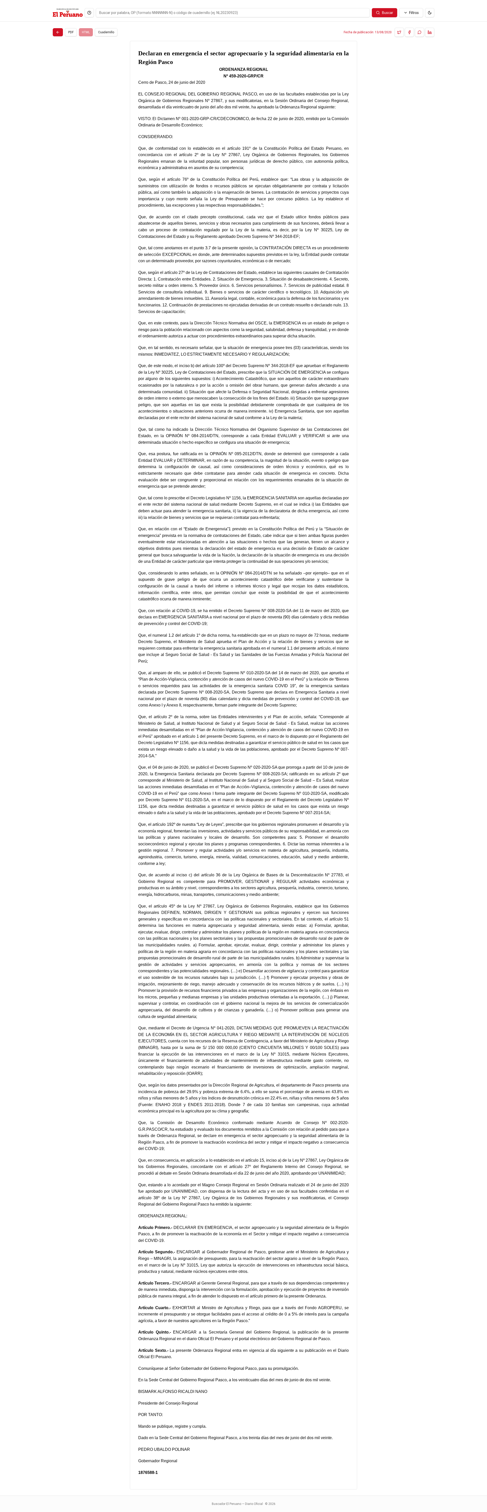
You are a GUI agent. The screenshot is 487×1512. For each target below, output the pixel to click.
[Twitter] (399, 32)
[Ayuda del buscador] (89, 12)
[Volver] (58, 32)
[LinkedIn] (429, 32)
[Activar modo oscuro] (429, 12)
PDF (71, 32)
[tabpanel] (243, 765)
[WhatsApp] (419, 32)
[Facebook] (409, 32)
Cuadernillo (106, 32)
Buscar (387, 13)
